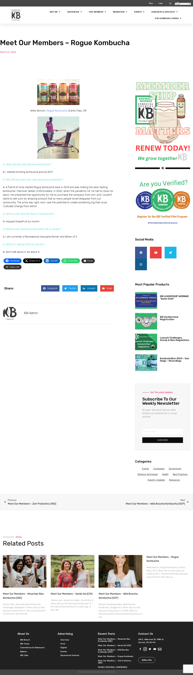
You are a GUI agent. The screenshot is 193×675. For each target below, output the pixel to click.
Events (138, 12)
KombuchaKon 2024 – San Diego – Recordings (174, 359)
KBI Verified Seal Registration (169, 318)
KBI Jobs (24, 655)
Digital (63, 647)
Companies (158, 468)
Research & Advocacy (163, 12)
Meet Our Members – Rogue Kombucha (115, 656)
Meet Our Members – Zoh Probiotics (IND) (114, 661)
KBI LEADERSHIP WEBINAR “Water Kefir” (174, 297)
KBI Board (25, 639)
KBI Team (24, 643)
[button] (50, 288)
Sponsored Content (69, 655)
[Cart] (170, 3)
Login (161, 3)
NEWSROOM (118, 12)
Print (62, 643)
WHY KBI (54, 12)
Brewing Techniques (148, 474)
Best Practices (180, 474)
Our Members (96, 12)
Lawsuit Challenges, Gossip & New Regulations (174, 339)
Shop (151, 3)
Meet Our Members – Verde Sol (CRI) (72, 593)
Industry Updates (156, 480)
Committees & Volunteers (32, 647)
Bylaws (23, 651)
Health (165, 474)
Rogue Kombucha (57, 110)
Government (175, 468)
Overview (64, 639)
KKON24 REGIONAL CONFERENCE (112, 667)
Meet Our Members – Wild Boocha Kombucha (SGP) (113, 651)
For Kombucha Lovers (167, 18)
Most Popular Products (152, 284)
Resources (73, 12)
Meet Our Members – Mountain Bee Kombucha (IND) (114, 640)
